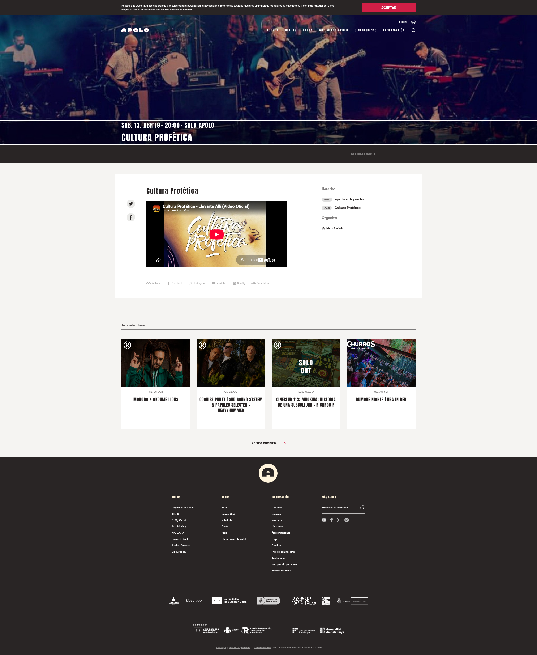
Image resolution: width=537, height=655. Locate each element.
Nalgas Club (228, 513)
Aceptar (388, 8)
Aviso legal (221, 647)
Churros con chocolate (234, 539)
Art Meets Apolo (333, 30)
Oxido (225, 526)
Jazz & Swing (179, 526)
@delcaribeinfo (333, 228)
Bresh (225, 507)
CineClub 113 (366, 30)
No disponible (363, 154)
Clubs (308, 30)
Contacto (277, 507)
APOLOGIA (178, 532)
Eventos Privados (281, 570)
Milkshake (227, 520)
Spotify (241, 283)
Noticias (276, 513)
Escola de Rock (180, 539)
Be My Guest (179, 520)
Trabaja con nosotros (283, 551)
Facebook (177, 283)
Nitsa (224, 532)
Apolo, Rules (278, 558)
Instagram (199, 283)
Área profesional (281, 532)
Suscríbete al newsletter (335, 507)
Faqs (274, 539)
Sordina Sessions (181, 545)
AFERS (175, 513)
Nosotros (277, 520)
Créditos (276, 545)
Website (156, 283)
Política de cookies (181, 9)
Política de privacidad (239, 647)
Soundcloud (263, 283)
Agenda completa (264, 443)
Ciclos (291, 30)
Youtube (221, 283)
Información (394, 30)
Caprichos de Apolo (183, 507)
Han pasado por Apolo (284, 564)
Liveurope (277, 526)
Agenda (273, 30)
